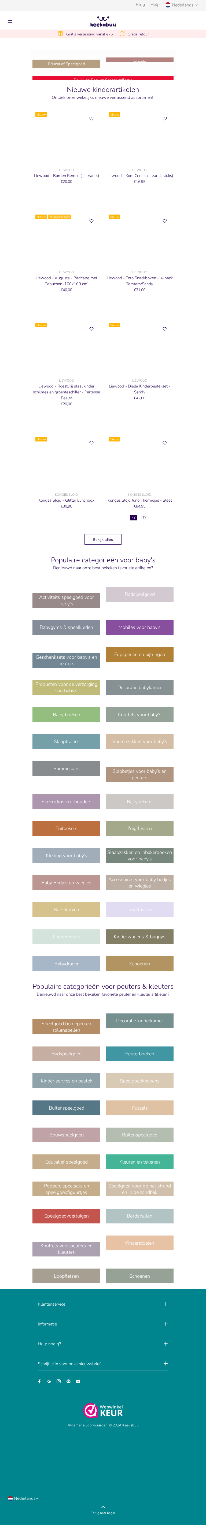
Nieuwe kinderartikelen (103, 90)
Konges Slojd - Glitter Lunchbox (66, 500)
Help (155, 5)
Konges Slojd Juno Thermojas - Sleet (140, 500)
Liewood (66, 170)
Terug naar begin (103, 1513)
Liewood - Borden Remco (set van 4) (66, 175)
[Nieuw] (66, 136)
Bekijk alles (103, 539)
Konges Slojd (66, 494)
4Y (133, 518)
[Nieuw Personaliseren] (66, 238)
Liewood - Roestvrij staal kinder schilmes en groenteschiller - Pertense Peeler (66, 392)
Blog (140, 5)
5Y (144, 518)
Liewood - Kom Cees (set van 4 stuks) (139, 175)
